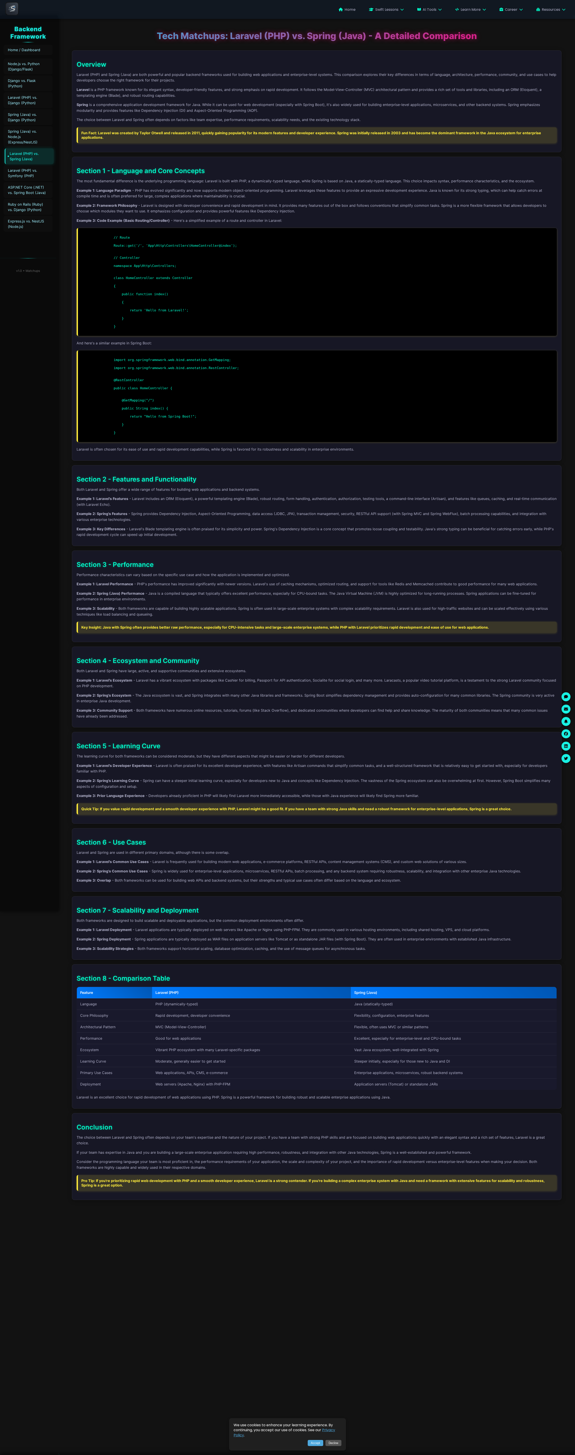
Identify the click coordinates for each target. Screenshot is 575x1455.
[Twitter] (566, 758)
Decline (333, 1443)
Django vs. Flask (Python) (22, 83)
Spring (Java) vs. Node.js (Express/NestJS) (23, 136)
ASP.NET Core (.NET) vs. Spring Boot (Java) (27, 190)
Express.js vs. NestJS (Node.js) (26, 224)
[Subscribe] (566, 721)
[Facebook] (566, 733)
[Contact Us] (566, 708)
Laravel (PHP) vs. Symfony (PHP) (22, 173)
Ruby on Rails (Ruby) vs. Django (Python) (25, 207)
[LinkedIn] (566, 746)
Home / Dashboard (24, 50)
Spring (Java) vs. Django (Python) (22, 117)
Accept (315, 1443)
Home (350, 9)
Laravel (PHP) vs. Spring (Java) (24, 156)
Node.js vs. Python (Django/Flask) (24, 66)
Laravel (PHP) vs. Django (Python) (22, 100)
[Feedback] (566, 696)
